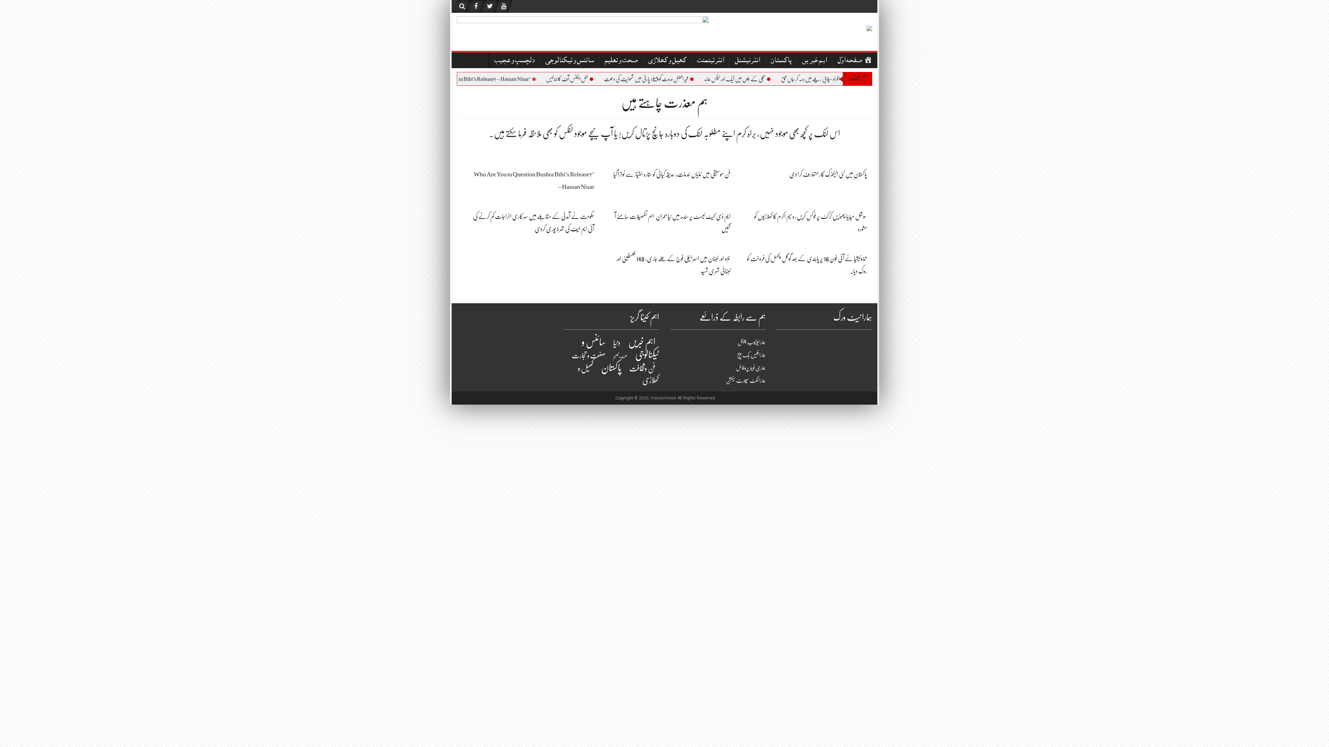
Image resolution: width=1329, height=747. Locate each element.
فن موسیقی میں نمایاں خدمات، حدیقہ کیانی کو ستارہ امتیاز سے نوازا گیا (672, 174)
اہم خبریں (814, 61)
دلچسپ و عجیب (514, 61)
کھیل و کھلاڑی (667, 61)
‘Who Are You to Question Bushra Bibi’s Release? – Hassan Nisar (476, 79)
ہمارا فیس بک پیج (751, 355)
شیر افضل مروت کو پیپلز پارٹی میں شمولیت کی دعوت (661, 79)
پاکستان (781, 61)
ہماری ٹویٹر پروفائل (751, 368)
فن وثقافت (642, 368)
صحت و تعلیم (621, 61)
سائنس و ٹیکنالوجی (569, 61)
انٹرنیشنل (747, 61)
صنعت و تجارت (588, 356)
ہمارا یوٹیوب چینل (752, 342)
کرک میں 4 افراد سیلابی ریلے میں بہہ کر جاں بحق (835, 79)
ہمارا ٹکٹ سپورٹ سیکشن (746, 380)
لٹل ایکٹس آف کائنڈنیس (582, 79)
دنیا (617, 343)
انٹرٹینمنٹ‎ (710, 61)
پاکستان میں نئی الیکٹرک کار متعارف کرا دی (828, 174)
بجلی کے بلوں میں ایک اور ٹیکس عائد (749, 79)
